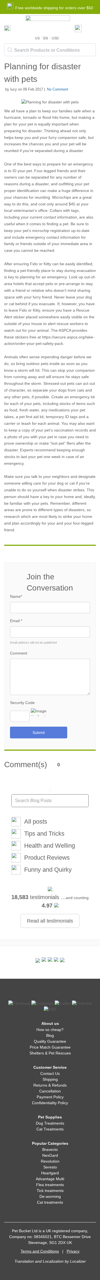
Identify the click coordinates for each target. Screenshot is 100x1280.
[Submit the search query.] (10, 50)
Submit (38, 732)
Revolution (50, 1161)
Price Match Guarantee (50, 1047)
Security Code (22, 702)
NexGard (50, 1155)
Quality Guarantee (50, 1041)
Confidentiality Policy (50, 1103)
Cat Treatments (50, 1129)
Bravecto (50, 1149)
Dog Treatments (50, 1123)
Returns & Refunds (50, 1085)
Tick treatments (50, 1190)
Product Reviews (47, 857)
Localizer (78, 1261)
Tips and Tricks (44, 833)
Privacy (73, 1251)
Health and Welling (49, 845)
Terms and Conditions (40, 1251)
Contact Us (50, 1073)
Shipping (50, 1079)
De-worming (50, 1196)
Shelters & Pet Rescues (50, 1053)
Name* (16, 596)
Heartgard (50, 1173)
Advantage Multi (50, 1179)
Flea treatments (50, 1184)
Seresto (50, 1167)
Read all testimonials (50, 921)
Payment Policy (50, 1097)
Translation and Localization (39, 1261)
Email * (16, 620)
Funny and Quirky (48, 869)
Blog (50, 1035)
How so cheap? (50, 1029)
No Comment (57, 89)
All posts (35, 821)
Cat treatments (50, 1202)
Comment (18, 653)
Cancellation (50, 1091)
